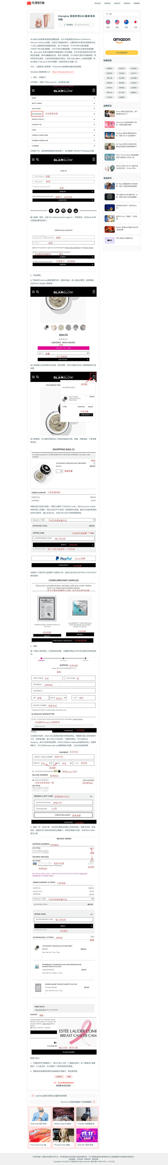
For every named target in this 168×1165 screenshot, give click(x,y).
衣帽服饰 (109, 68)
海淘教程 (70, 24)
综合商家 (121, 78)
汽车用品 (109, 97)
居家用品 (109, 73)
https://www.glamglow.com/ (63, 72)
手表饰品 (121, 73)
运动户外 (134, 73)
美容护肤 (121, 68)
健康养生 (134, 92)
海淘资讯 (59, 1077)
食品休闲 (109, 88)
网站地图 (111, 1161)
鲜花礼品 (109, 92)
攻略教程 (136, 3)
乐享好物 (80, 1159)
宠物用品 (121, 88)
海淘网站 (107, 3)
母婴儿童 (109, 78)
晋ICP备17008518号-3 (99, 1161)
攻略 (69, 1077)
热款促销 (127, 3)
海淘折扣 (117, 3)
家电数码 (109, 83)
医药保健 (134, 78)
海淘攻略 (95, 1159)
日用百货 (134, 83)
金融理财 (121, 97)
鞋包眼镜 (134, 68)
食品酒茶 (134, 88)
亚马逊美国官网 (121, 52)
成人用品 (121, 92)
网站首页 (98, 3)
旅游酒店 (121, 83)
